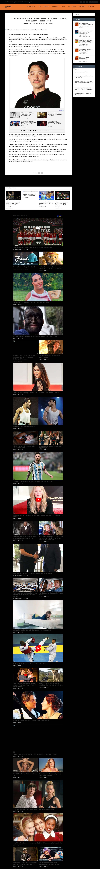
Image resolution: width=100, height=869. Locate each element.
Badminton (45, 6)
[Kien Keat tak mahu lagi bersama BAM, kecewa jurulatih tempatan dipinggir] (13, 195)
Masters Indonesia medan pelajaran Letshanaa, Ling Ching (46, 203)
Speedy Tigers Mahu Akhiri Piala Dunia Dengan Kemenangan (86, 51)
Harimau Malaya (31, 6)
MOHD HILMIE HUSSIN (34, 23)
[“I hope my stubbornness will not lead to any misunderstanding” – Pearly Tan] (62, 195)
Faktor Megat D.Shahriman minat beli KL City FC (83, 76)
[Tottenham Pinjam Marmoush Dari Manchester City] (76, 58)
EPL (69, 6)
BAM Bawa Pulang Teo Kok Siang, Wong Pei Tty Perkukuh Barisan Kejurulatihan (86, 33)
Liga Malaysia (55, 6)
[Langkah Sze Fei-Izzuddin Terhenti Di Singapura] (30, 191)
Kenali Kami (91, 6)
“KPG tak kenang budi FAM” (82, 72)
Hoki (40, 6)
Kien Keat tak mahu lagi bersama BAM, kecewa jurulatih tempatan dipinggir (13, 204)
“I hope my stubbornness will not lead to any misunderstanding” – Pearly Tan (62, 204)
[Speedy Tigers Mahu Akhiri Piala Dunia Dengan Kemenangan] (76, 50)
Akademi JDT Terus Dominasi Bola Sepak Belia (86, 24)
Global (63, 6)
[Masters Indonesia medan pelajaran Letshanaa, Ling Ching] (46, 195)
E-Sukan (74, 6)
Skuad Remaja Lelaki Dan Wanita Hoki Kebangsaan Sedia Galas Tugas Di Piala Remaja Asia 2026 (86, 42)
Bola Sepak (88, 26)
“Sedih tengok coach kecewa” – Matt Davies (83, 94)
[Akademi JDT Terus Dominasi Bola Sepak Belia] (76, 24)
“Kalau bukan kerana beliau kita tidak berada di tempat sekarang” (83, 88)
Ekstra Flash (82, 6)
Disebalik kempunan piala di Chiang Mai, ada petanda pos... (25, 2)
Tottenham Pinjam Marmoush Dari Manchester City (84, 59)
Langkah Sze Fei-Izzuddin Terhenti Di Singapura (30, 195)
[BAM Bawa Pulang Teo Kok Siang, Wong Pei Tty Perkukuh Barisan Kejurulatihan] (76, 32)
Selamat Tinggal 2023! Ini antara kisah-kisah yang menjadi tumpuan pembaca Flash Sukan (84, 83)
